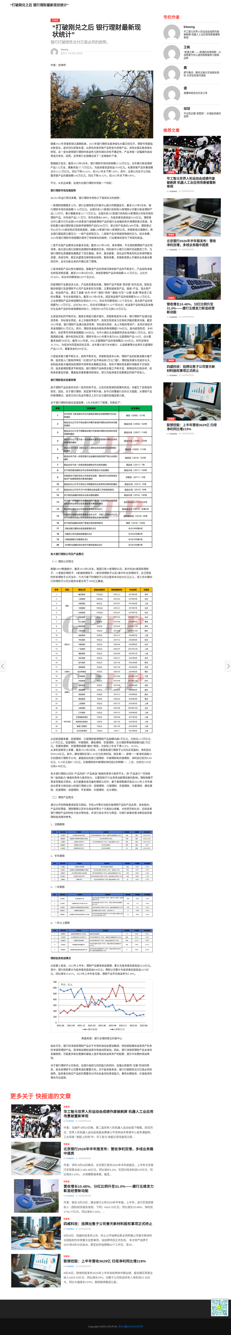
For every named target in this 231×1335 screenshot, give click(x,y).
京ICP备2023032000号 (130, 1326)
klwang (64, 49)
